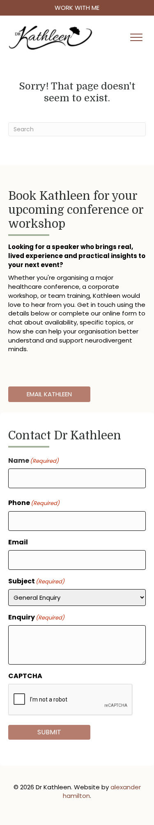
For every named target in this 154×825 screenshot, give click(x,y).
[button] (77, 8)
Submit (49, 732)
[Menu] (136, 38)
